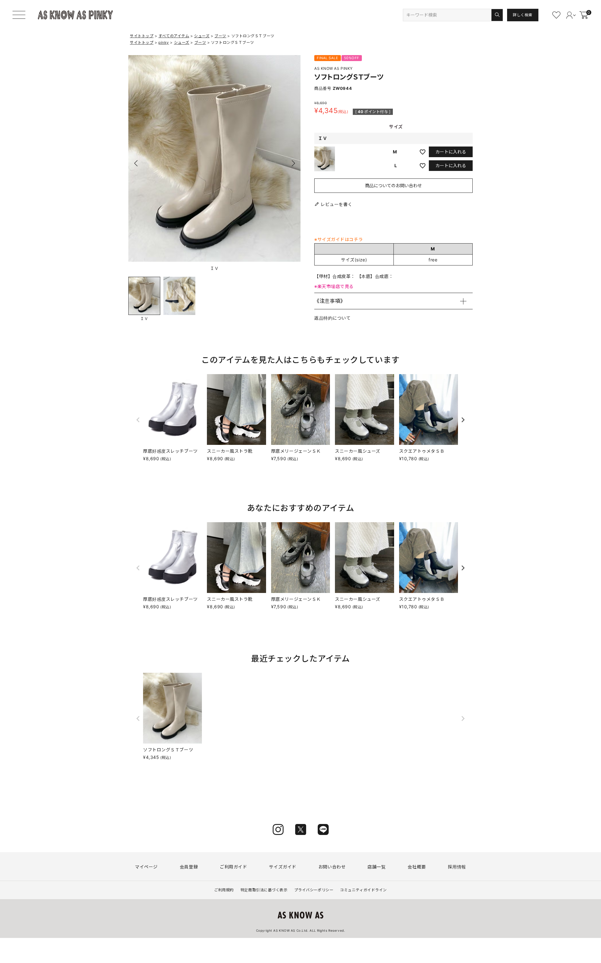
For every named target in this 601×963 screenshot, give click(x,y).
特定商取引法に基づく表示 (264, 890)
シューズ (201, 35)
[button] (293, 163)
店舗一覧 (376, 866)
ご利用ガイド (233, 866)
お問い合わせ (332, 866)
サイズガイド (282, 866)
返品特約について (332, 318)
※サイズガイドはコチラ (338, 239)
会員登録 (189, 866)
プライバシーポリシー (314, 890)
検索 (496, 15)
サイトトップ (141, 35)
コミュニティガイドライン (363, 890)
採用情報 (457, 866)
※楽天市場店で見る (334, 286)
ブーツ (220, 35)
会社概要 (417, 866)
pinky (163, 42)
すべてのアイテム (173, 35)
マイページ (146, 866)
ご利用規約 (224, 890)
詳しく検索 (522, 15)
